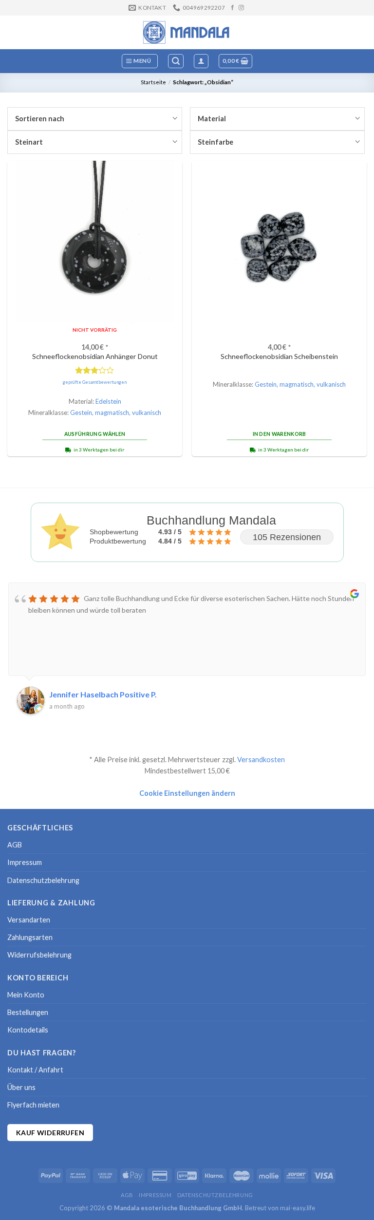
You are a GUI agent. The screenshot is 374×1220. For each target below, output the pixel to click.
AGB (14, 845)
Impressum (24, 862)
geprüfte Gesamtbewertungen (95, 382)
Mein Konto (25, 995)
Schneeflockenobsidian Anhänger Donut (95, 356)
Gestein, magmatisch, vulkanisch (115, 412)
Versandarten (28, 920)
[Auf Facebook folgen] (232, 8)
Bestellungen (27, 1012)
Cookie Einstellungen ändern (187, 793)
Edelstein (108, 401)
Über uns (21, 1087)
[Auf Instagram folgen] (241, 8)
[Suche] (176, 61)
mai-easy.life (297, 1208)
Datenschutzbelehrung (43, 880)
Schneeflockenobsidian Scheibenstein (279, 356)
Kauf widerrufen (50, 1132)
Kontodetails (27, 1030)
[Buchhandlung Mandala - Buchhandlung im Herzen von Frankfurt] (187, 32)
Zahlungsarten (30, 937)
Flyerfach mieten (33, 1105)
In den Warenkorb (279, 434)
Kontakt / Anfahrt (35, 1070)
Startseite (153, 82)
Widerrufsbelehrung (39, 955)
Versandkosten (261, 759)
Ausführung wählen (94, 434)
